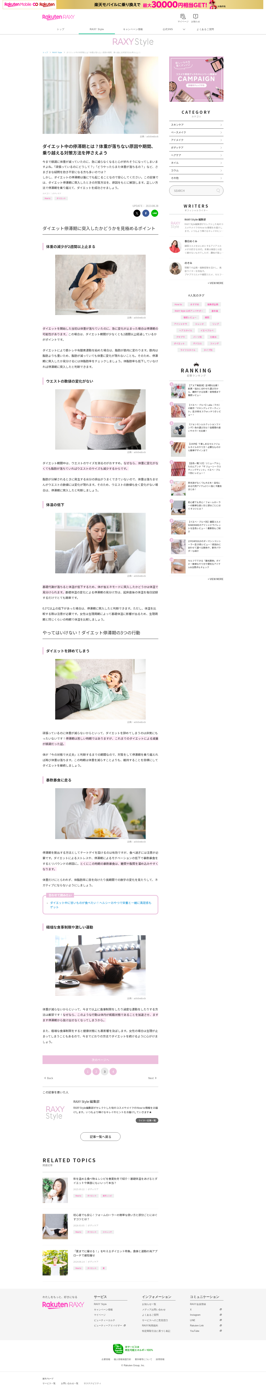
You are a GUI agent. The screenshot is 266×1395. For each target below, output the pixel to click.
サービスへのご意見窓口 (155, 1320)
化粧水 (213, 336)
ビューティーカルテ (104, 1320)
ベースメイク (178, 132)
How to (47, 198)
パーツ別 (197, 336)
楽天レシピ (107, 1195)
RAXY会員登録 (198, 1304)
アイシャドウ (180, 323)
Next (152, 1078)
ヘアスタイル (185, 330)
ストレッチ (107, 1232)
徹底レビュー (190, 317)
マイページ (100, 1314)
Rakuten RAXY (59, 17)
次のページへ (100, 1060)
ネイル (175, 162)
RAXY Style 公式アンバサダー (189, 310)
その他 (175, 178)
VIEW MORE (215, 283)
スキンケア (177, 124)
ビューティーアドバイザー (108, 1325)
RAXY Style (97, 29)
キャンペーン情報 (133, 29)
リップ (215, 323)
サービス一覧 (49, 1383)
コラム (175, 170)
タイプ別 (208, 349)
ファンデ (214, 343)
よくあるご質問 (205, 29)
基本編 (215, 310)
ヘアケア (176, 155)
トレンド (199, 323)
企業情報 (106, 1359)
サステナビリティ (92, 1383)
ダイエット (61, 198)
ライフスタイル (187, 349)
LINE (192, 1320)
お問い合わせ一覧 (69, 1383)
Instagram (195, 1314)
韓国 (207, 317)
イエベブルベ (207, 330)
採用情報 (160, 1359)
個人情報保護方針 (122, 1359)
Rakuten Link (197, 1325)
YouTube (194, 1331)
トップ (60, 29)
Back (49, 1078)
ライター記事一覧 (147, 1120)
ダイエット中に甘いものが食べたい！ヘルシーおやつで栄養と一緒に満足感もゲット (100, 904)
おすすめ (194, 304)
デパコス (197, 343)
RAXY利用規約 (150, 1325)
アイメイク (177, 140)
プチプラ (180, 336)
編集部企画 (212, 304)
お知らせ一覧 (149, 1304)
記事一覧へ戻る (100, 1136)
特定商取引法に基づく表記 (156, 1331)
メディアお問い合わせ (154, 1309)
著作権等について (143, 1359)
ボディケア (56, 193)
